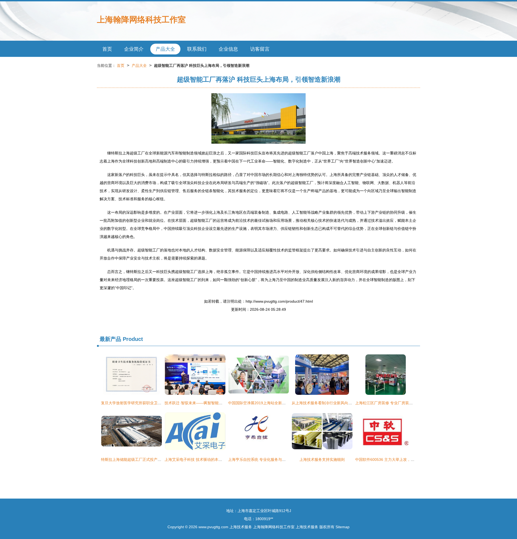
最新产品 (110, 339)
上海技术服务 (240, 527)
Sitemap (343, 527)
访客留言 (260, 49)
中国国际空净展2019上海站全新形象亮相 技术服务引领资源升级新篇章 (287, 403)
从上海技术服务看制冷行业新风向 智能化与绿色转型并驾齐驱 (343, 403)
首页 (107, 49)
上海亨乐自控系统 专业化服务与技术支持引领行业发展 (274, 459)
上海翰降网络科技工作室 (141, 19)
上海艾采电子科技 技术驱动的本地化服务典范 (203, 459)
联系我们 (197, 49)
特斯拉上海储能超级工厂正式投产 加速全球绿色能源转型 (148, 459)
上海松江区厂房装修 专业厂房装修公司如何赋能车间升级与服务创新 (412, 403)
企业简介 (134, 49)
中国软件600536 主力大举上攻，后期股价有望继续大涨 (401, 459)
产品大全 (165, 49)
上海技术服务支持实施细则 (322, 459)
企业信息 (228, 49)
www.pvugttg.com (213, 527)
